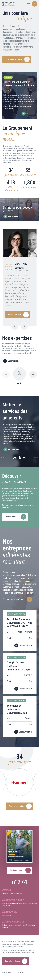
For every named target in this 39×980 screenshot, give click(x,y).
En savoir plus (13, 361)
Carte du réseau (10, 517)
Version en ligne (16, 870)
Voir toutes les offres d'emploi (13, 599)
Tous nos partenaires (16, 806)
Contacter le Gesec (12, 961)
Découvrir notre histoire (13, 59)
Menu (28, 4)
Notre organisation (14, 315)
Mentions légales (7, 972)
